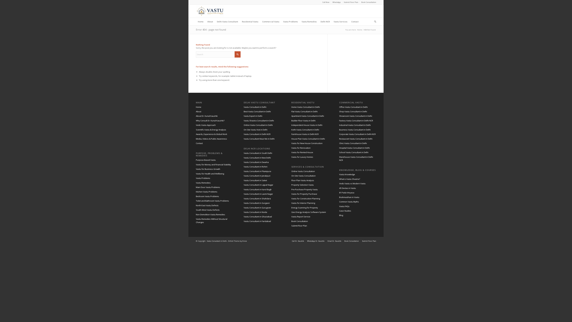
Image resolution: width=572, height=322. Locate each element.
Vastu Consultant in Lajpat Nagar (258, 185)
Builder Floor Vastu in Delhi (303, 120)
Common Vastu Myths (349, 201)
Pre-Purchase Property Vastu (304, 189)
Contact (199, 143)
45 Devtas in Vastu (347, 188)
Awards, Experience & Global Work (211, 134)
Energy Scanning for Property (304, 207)
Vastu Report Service (300, 216)
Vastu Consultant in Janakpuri (257, 175)
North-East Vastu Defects (207, 205)
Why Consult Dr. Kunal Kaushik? (210, 120)
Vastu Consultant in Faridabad (257, 221)
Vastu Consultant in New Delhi (257, 157)
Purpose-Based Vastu (206, 160)
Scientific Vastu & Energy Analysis (211, 129)
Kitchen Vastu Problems (206, 191)
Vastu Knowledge (347, 174)
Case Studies (345, 210)
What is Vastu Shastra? (349, 179)
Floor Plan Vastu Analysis (302, 180)
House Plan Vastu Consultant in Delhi (308, 138)
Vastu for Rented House (302, 152)
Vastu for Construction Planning (305, 198)
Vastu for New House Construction (306, 143)
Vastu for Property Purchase (304, 194)
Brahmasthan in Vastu (349, 197)
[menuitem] (326, 2)
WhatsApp (336, 2)
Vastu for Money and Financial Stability (213, 164)
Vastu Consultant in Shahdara (257, 198)
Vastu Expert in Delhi (253, 116)
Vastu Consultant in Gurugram (257, 207)
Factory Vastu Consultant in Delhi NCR (356, 120)
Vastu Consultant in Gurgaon (257, 203)
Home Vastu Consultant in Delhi (305, 107)
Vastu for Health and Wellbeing (210, 173)
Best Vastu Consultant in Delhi (257, 111)
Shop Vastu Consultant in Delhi (353, 111)
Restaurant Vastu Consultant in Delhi (355, 138)
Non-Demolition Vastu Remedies (210, 214)
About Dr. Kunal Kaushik (207, 116)
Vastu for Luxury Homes (302, 157)
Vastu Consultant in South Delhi (258, 153)
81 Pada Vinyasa (346, 192)
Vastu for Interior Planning (303, 203)
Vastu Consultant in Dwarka (256, 162)
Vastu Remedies (203, 182)
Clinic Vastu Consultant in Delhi (353, 143)
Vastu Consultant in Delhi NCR (257, 134)
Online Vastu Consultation (303, 171)
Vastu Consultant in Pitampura (257, 171)
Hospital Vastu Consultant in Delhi (354, 148)
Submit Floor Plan (351, 2)
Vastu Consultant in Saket (255, 180)
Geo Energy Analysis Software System (308, 212)
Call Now (325, 2)
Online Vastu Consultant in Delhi (258, 125)
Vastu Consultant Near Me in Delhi (259, 138)
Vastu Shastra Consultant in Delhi (259, 120)
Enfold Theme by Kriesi (237, 241)
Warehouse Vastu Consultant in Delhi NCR (356, 158)
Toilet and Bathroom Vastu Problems (212, 200)
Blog (341, 215)
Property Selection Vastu (302, 185)
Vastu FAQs (344, 206)
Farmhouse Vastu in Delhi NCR (305, 134)
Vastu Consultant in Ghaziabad (258, 216)
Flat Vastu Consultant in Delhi (304, 111)
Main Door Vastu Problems (208, 187)
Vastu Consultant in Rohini (255, 166)
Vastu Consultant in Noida (255, 212)
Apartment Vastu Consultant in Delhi (307, 116)
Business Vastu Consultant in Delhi (355, 129)
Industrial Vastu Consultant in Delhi (355, 125)
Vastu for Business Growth (208, 169)
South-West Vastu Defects (208, 210)
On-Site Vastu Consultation (303, 175)
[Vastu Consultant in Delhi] (210, 11)
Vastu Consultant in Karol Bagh (258, 189)
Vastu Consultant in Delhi (255, 107)
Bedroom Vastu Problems (207, 196)
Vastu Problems (203, 178)
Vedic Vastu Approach (206, 125)
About (198, 111)
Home (198, 107)
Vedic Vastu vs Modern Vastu (352, 183)
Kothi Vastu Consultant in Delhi (305, 129)
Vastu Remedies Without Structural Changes (211, 220)
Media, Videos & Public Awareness (211, 138)
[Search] (374, 21)
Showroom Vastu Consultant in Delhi (355, 116)
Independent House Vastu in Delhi (306, 125)
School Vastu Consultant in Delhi (353, 152)
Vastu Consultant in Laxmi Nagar (258, 194)
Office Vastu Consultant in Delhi (353, 107)
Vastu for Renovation (301, 148)
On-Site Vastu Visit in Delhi (255, 129)
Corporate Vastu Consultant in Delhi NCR (357, 134)
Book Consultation (368, 2)
